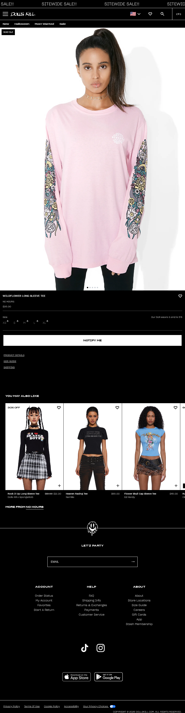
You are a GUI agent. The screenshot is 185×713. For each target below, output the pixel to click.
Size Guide (139, 605)
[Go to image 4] (95, 287)
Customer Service (91, 614)
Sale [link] (63, 23)
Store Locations (139, 600)
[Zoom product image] (92, 159)
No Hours (8, 302)
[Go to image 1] (87, 287)
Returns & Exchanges (91, 605)
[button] (58, 4)
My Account (44, 600)
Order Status (44, 595)
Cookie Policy (52, 706)
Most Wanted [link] (44, 23)
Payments (91, 610)
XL (44, 323)
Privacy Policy (11, 706)
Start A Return (44, 610)
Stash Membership (139, 624)
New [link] (6, 23)
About (139, 595)
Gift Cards (139, 614)
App (139, 619)
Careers (139, 610)
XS (4, 323)
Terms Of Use (32, 706)
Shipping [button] (9, 367)
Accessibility (71, 706)
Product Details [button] (14, 355)
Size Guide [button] (10, 361)
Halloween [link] (21, 23)
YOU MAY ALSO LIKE (22, 396)
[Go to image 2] (90, 287)
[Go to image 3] (92, 287)
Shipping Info (91, 600)
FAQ (91, 595)
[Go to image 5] (97, 287)
